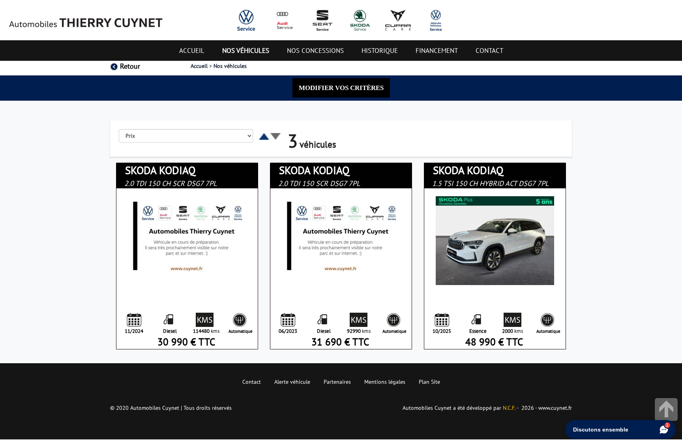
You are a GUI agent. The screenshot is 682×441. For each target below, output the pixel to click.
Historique (380, 50)
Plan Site (429, 381)
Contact (489, 50)
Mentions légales (384, 381)
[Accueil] (85, 19)
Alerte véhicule (292, 381)
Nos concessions (315, 50)
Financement (437, 50)
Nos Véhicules (245, 50)
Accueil (191, 50)
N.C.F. (510, 407)
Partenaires (337, 381)
